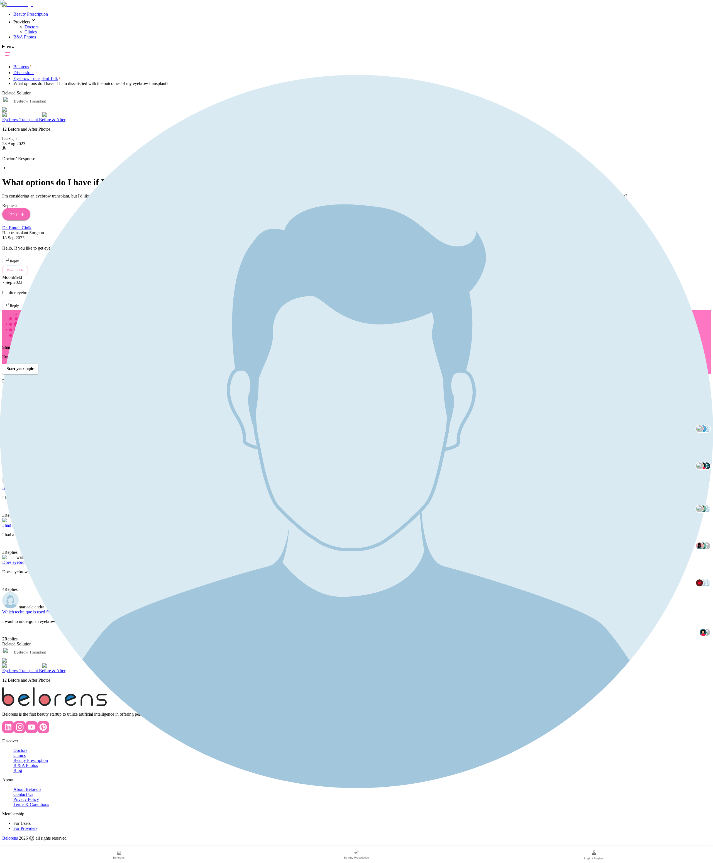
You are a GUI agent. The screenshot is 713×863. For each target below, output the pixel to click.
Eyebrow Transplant (30, 652)
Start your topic (20, 369)
